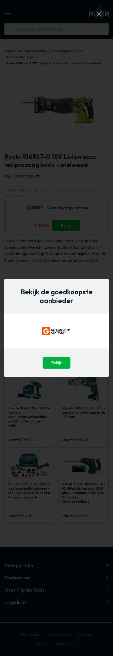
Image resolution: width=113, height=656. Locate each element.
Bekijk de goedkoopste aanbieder (57, 296)
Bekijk (56, 362)
